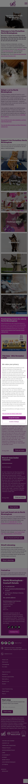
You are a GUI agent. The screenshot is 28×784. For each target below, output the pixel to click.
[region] (14, 392)
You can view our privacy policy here (12, 413)
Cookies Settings (14, 421)
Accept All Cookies (14, 417)
